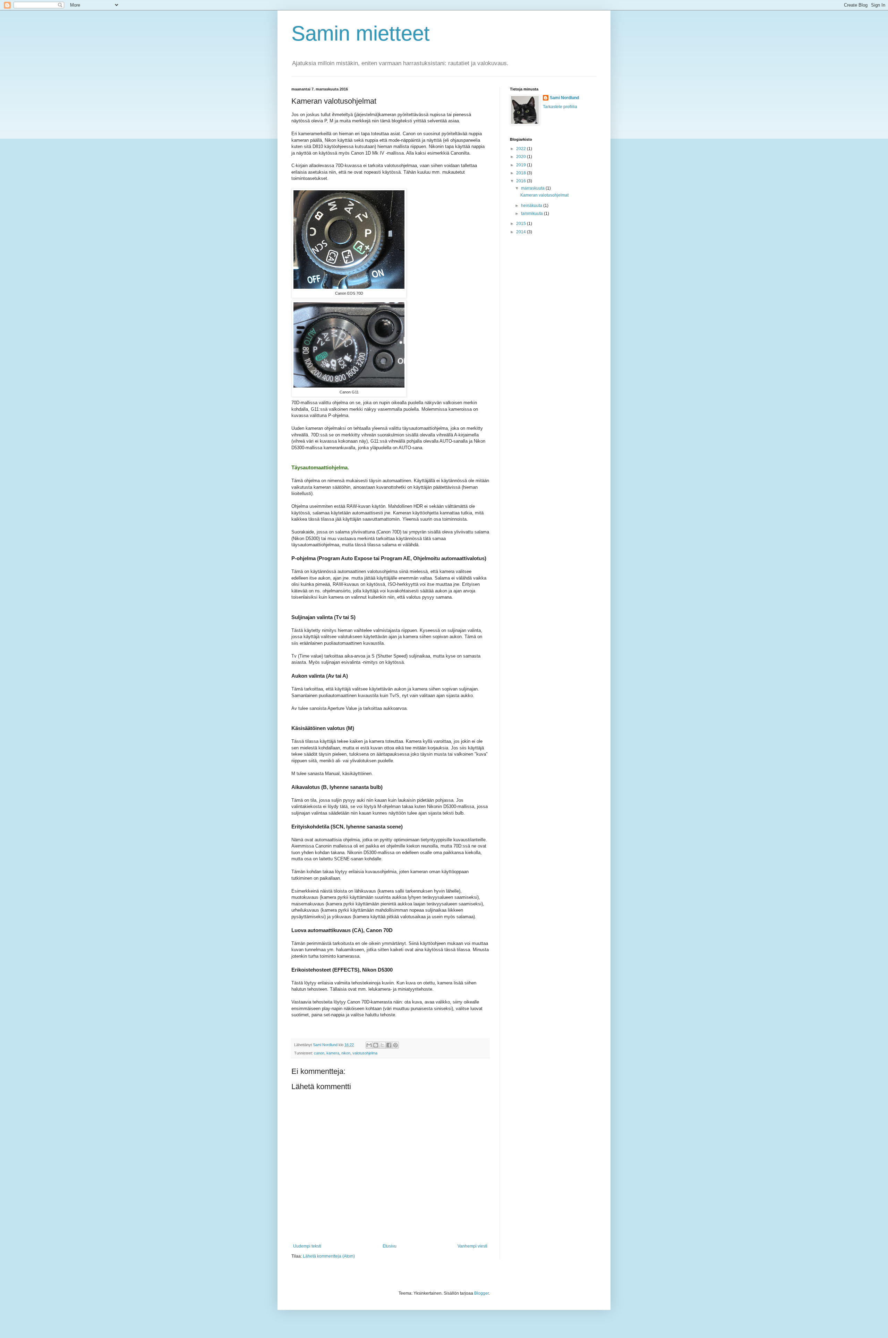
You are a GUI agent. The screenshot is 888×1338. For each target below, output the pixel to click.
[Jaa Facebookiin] (388, 1045)
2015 (521, 223)
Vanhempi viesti (472, 1246)
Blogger (481, 1293)
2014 (521, 231)
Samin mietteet (360, 33)
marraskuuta (533, 188)
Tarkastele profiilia (560, 106)
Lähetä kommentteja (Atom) (329, 1256)
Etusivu (389, 1246)
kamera (332, 1053)
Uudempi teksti (307, 1246)
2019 (521, 165)
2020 (521, 156)
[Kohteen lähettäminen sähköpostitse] (369, 1045)
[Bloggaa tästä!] (375, 1045)
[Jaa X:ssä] (382, 1045)
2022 (521, 148)
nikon (345, 1053)
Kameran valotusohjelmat (544, 195)
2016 (521, 181)
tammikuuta (532, 213)
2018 (521, 173)
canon (319, 1053)
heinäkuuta (532, 205)
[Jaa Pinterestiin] (395, 1045)
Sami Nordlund (564, 97)
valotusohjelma (364, 1053)
